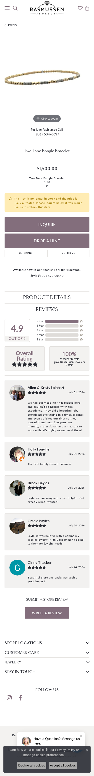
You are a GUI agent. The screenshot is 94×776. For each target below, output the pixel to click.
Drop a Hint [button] (47, 240)
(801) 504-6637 (47, 134)
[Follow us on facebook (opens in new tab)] (20, 697)
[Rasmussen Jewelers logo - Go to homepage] (47, 8)
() (81, 321)
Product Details (47, 297)
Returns (69, 253)
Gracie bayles (39, 520)
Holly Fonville (39, 449)
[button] (15, 7)
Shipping (25, 253)
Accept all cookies (63, 765)
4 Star (40, 326)
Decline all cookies (31, 765)
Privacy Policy (65, 750)
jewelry (12, 25)
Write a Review (47, 612)
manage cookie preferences (43, 755)
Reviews (47, 309)
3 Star (40, 330)
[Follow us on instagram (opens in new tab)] (9, 697)
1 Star (40, 339)
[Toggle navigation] (7, 8)
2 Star (40, 335)
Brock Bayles (38, 482)
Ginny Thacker (40, 562)
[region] (47, 82)
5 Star (40, 321)
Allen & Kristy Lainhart (46, 387)
